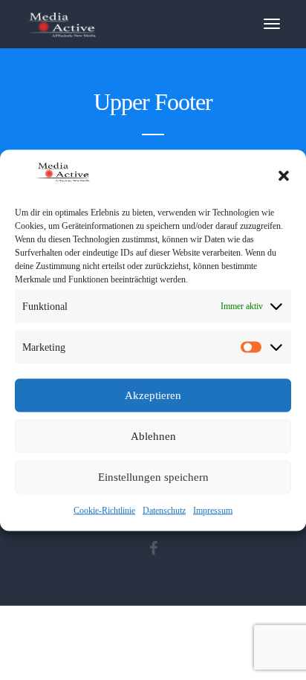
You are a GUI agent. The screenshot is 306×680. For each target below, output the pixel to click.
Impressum (212, 510)
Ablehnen (153, 436)
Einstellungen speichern (153, 477)
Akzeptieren (153, 395)
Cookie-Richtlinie (104, 510)
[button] (283, 175)
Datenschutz (164, 510)
